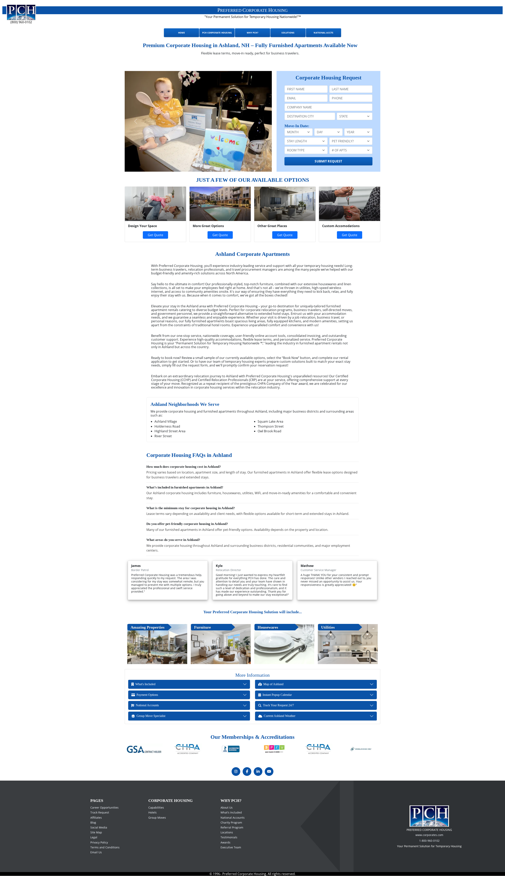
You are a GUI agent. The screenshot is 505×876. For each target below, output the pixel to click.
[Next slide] (261, 121)
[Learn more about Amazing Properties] (157, 644)
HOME (181, 32)
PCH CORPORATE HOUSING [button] (217, 32)
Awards (225, 842)
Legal (93, 837)
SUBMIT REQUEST (328, 161)
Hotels (152, 812)
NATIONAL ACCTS (323, 32)
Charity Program (231, 822)
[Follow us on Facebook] (247, 771)
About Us (227, 807)
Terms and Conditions (105, 847)
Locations (227, 832)
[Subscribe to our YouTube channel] (269, 771)
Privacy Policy (99, 842)
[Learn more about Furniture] (221, 644)
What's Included (231, 812)
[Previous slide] (136, 121)
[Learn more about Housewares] (284, 644)
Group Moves (157, 817)
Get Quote (220, 235)
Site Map (96, 832)
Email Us (96, 852)
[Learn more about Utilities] (348, 644)
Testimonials (229, 837)
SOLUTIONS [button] (287, 32)
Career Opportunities (104, 807)
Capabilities (156, 807)
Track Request (99, 812)
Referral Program (232, 827)
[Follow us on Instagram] (236, 771)
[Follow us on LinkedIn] (258, 771)
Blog (93, 822)
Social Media (98, 827)
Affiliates (96, 817)
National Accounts (233, 817)
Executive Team (231, 847)
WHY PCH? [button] (252, 32)
